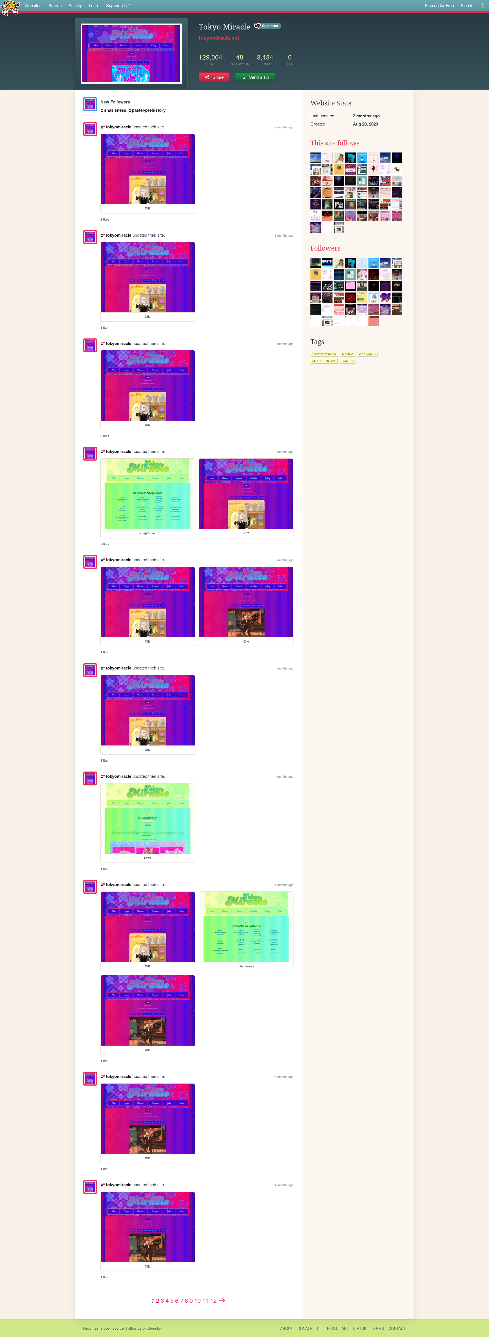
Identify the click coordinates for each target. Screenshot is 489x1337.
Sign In (467, 5)
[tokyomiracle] (90, 104)
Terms (377, 1328)
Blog (332, 1328)
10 (197, 1300)
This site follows (334, 143)
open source (114, 1328)
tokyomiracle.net (219, 37)
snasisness (115, 110)
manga (347, 353)
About (286, 1328)
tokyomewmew (324, 353)
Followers (325, 248)
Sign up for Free (439, 5)
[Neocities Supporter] (268, 26)
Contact (397, 1328)
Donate (304, 1328)
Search (55, 5)
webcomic (367, 353)
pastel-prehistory (149, 110)
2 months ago (284, 127)
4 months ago (284, 668)
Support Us (116, 5)
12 (213, 1300)
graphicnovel (324, 361)
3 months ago (284, 235)
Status (359, 1328)
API (345, 1328)
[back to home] (10, 8)
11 (205, 1300)
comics (348, 361)
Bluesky (154, 1328)
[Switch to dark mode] (483, 5)
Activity (75, 5)
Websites (33, 5)
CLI (320, 1328)
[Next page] (222, 1300)
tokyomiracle (118, 127)
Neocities (90, 1328)
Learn (94, 5)
